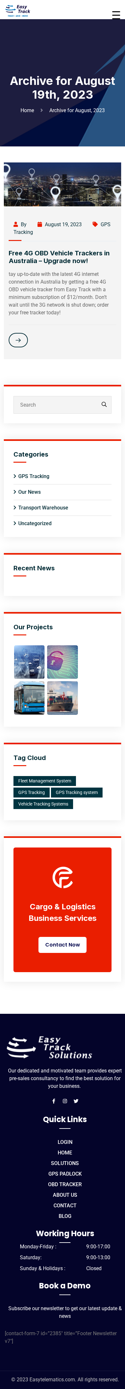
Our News (29, 492)
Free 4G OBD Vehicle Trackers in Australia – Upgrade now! (59, 257)
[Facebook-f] (54, 1101)
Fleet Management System (44, 780)
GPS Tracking (33, 476)
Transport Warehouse (43, 508)
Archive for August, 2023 (77, 110)
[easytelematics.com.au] (33, 10)
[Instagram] (65, 1101)
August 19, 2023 (63, 224)
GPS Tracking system (77, 792)
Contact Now (62, 944)
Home (29, 110)
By (24, 224)
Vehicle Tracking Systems (43, 803)
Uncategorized (35, 523)
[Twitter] (76, 1101)
